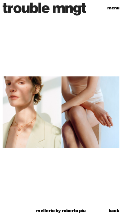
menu (113, 8)
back (114, 210)
